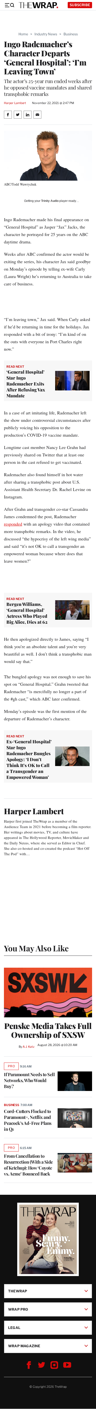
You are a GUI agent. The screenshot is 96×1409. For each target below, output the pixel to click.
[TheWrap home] (38, 5)
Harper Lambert (15, 103)
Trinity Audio (50, 201)
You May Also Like (36, 948)
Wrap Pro (18, 1309)
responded (13, 524)
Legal (14, 1327)
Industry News (45, 34)
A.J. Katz (28, 1046)
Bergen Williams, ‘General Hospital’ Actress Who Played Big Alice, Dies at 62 (27, 613)
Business (71, 34)
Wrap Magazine (24, 1346)
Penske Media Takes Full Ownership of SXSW (48, 1030)
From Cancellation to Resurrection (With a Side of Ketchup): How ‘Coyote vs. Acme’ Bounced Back (28, 1165)
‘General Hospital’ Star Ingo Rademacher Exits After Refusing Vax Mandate (25, 384)
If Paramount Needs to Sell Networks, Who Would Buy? (29, 1080)
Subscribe (80, 5)
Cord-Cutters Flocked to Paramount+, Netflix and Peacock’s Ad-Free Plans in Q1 (27, 1120)
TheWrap (17, 1291)
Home (23, 34)
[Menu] (9, 5)
